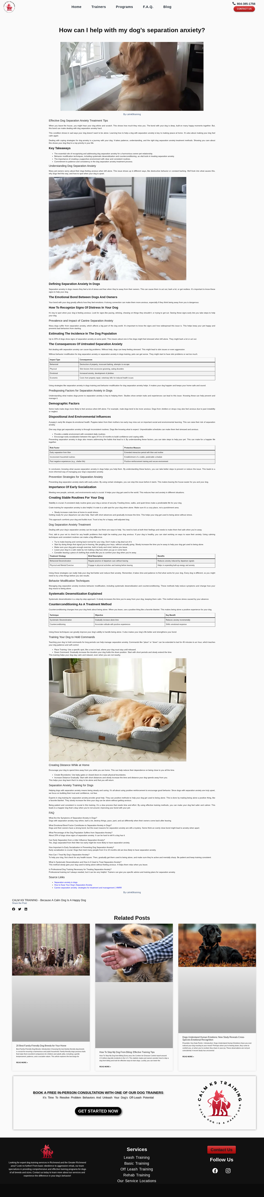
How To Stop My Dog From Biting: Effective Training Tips (127, 1052)
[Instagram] (228, 1170)
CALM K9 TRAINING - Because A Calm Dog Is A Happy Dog (49, 900)
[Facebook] (215, 1170)
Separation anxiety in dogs (65, 882)
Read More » (22, 1063)
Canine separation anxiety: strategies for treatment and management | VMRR (88, 888)
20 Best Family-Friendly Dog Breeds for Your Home (41, 1046)
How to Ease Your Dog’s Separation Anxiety (73, 885)
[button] (13, 909)
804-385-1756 (246, 4)
